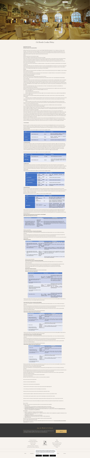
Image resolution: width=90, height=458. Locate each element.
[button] (89, 39)
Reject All (46, 455)
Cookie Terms (37, 453)
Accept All (53, 455)
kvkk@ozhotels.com (61, 408)
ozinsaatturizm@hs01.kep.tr (29, 407)
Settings (39, 455)
